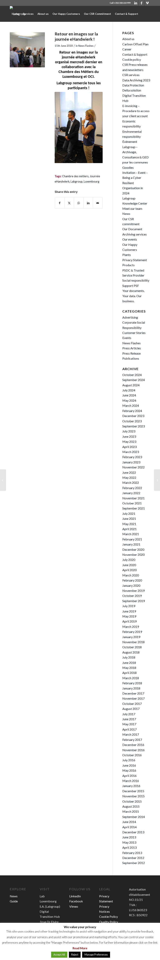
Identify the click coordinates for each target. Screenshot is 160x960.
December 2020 (133, 549)
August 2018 (131, 652)
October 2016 (132, 755)
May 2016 (129, 770)
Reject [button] (74, 954)
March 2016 (130, 781)
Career (127, 49)
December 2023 (133, 416)
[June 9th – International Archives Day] (3, 480)
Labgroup (77, 181)
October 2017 (132, 703)
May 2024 (129, 400)
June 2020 (129, 565)
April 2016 (129, 775)
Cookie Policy (108, 916)
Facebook (76, 901)
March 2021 (130, 534)
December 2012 (133, 858)
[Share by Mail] (97, 203)
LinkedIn (75, 896)
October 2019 (132, 595)
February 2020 (132, 580)
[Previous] (63, 127)
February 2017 (132, 739)
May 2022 (129, 477)
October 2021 (132, 503)
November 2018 (133, 642)
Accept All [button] (59, 954)
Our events (129, 239)
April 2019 (129, 621)
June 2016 (129, 765)
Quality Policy (108, 922)
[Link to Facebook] (141, 3)
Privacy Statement (134, 260)
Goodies (128, 167)
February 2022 (132, 488)
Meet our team (132, 208)
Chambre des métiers (75, 176)
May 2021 (129, 524)
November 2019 (133, 590)
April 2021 (129, 529)
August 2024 (131, 385)
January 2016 (131, 786)
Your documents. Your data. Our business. (133, 296)
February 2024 (132, 411)
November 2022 (133, 467)
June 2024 (129, 395)
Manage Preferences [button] (96, 954)
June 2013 (129, 837)
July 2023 (128, 431)
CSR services (131, 75)
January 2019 (131, 637)
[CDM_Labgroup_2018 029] (27, 49)
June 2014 (129, 822)
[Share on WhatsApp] (78, 203)
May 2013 (129, 842)
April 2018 (129, 673)
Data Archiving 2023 (136, 80)
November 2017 (133, 698)
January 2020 (131, 585)
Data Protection (133, 85)
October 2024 (132, 375)
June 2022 (129, 472)
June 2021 (129, 518)
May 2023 (129, 441)
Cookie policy (131, 59)
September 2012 (133, 863)
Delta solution (131, 90)
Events (126, 338)
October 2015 (132, 801)
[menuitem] (15, 14)
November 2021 (133, 498)
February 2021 (132, 539)
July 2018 (128, 657)
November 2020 (133, 554)
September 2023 (133, 426)
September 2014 (133, 817)
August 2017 (131, 709)
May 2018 (129, 667)
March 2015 (130, 811)
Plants (126, 254)
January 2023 (131, 462)
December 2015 (133, 791)
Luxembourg (91, 181)
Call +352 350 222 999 (120, 3)
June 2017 (129, 719)
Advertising (130, 317)
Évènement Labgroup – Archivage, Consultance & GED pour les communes (135, 152)
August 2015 (131, 806)
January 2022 (131, 493)
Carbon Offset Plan (135, 44)
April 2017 (129, 729)
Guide (14, 901)
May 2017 (129, 724)
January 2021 (131, 544)
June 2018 (129, 662)
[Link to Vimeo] (147, 3)
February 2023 (132, 457)
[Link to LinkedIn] (135, 3)
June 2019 (129, 611)
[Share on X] (69, 203)
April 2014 (129, 827)
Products (128, 265)
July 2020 (128, 559)
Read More (80, 948)
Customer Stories (134, 333)
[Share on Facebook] (59, 203)
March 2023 (130, 452)
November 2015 (133, 796)
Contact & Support (134, 54)
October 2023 (132, 421)
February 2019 (132, 631)
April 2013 (129, 847)
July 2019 (128, 606)
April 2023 (129, 447)
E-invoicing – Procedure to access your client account (135, 111)
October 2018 (132, 647)
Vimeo (73, 906)
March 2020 (130, 575)
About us (128, 39)
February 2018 (132, 683)
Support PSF (130, 285)
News (126, 213)
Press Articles (131, 348)
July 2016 (128, 760)
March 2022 (130, 482)
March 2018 (130, 678)
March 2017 (130, 734)
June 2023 (129, 436)
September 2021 (133, 508)
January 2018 (131, 688)
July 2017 (128, 714)
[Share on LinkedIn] (88, 203)
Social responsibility (135, 280)
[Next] (94, 127)
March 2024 (130, 405)
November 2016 (133, 750)
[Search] (23, 29)
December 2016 (133, 745)
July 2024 (128, 390)
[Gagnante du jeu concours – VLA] (157, 480)
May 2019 (129, 616)
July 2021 (128, 513)
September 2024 (133, 380)
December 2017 (133, 693)
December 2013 (133, 832)
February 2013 (132, 853)
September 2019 (133, 601)
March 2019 (130, 626)
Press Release (131, 353)
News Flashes (85, 45)
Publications (130, 358)
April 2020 (129, 570)
